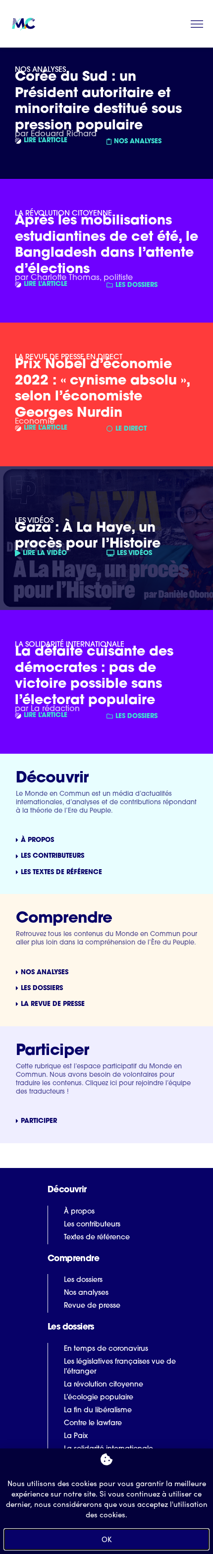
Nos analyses (86, 1293)
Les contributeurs (92, 1224)
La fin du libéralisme (98, 1410)
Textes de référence (97, 1237)
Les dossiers (83, 1280)
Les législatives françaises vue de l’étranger (120, 1367)
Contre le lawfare (93, 1423)
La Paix (76, 1436)
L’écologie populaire (98, 1397)
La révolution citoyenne (103, 1384)
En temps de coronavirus (106, 1349)
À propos (79, 1212)
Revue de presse (92, 1306)
